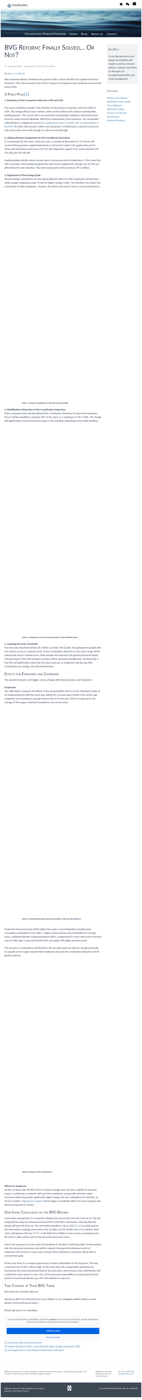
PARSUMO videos (116, 109)
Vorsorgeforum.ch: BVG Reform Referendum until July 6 (36, 1350)
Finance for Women (117, 113)
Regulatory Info (31, 1388)
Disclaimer (8, 1391)
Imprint (40, 1388)
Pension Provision (46, 66)
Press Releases (114, 105)
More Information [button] (53, 1337)
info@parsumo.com (126, 1374)
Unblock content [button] (53, 1331)
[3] (76, 1226)
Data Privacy (17, 1391)
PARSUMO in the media (118, 102)
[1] (26, 94)
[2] (80, 919)
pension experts (35, 1201)
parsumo (18, 4)
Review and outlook (117, 98)
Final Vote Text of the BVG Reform (25, 1343)
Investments (30, 66)
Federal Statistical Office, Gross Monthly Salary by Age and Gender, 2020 (44, 1346)
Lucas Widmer (18, 73)
